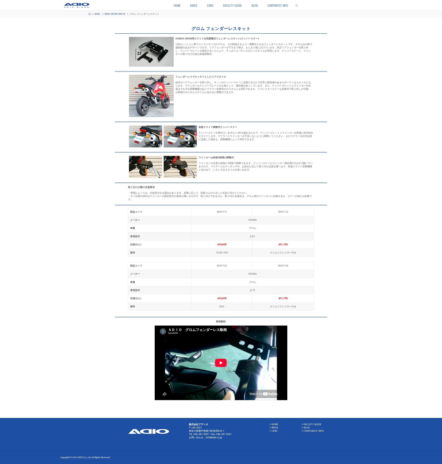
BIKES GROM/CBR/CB (115, 14)
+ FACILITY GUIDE (311, 424)
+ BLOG (305, 427)
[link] (297, 5)
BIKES (97, 14)
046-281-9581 (201, 434)
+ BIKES (273, 427)
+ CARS (273, 430)
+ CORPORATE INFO (312, 430)
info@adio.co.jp (214, 437)
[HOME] (148, 431)
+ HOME (273, 424)
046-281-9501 (224, 434)
